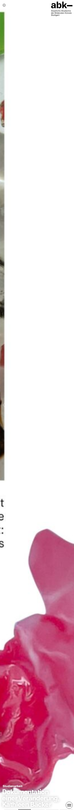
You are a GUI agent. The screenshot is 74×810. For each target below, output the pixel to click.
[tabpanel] (37, 405)
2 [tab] (24, 809)
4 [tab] (52, 809)
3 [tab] (38, 809)
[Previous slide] (5, 405)
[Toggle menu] (69, 805)
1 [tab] (10, 809)
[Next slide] (68, 405)
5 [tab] (66, 809)
